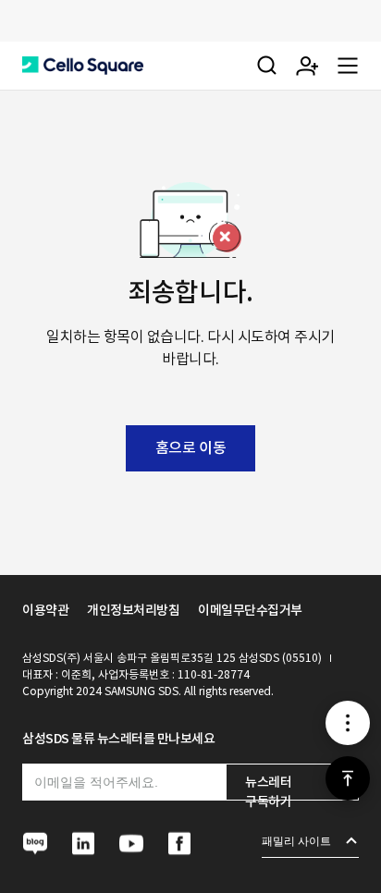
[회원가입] (307, 66)
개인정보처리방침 (133, 610)
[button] (82, 65)
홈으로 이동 (190, 447)
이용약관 (45, 610)
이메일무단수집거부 (250, 610)
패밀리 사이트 (296, 841)
